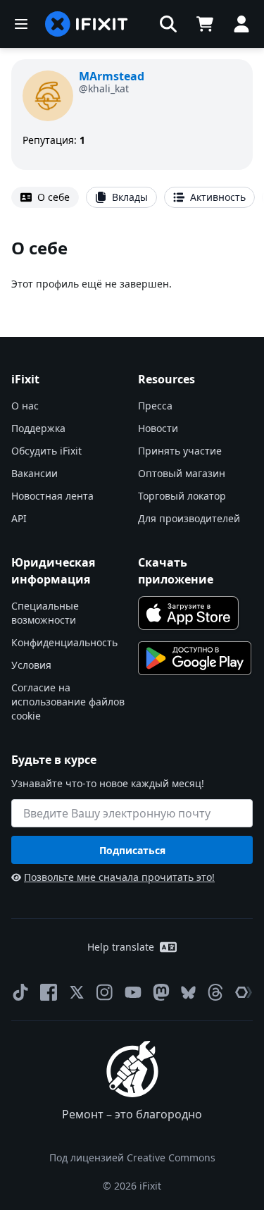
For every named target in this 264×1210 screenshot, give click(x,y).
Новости (158, 428)
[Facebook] (48, 992)
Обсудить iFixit (46, 450)
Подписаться (132, 850)
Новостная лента (52, 495)
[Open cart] (205, 24)
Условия (31, 665)
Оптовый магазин (181, 473)
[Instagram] (104, 992)
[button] (168, 24)
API (19, 518)
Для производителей (189, 518)
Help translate (120, 946)
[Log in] (241, 24)
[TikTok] (20, 992)
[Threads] (215, 992)
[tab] (45, 197)
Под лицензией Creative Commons (132, 1157)
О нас (25, 405)
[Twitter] (76, 992)
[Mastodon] (161, 992)
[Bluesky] (188, 992)
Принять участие (180, 450)
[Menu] (21, 24)
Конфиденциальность (64, 642)
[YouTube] (133, 992)
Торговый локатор (182, 495)
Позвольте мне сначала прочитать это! (119, 877)
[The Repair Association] (243, 992)
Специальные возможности (45, 612)
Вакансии (34, 473)
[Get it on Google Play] (195, 658)
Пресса (155, 405)
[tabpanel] (132, 264)
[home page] (86, 24)
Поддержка (38, 428)
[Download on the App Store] (188, 613)
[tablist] (132, 197)
